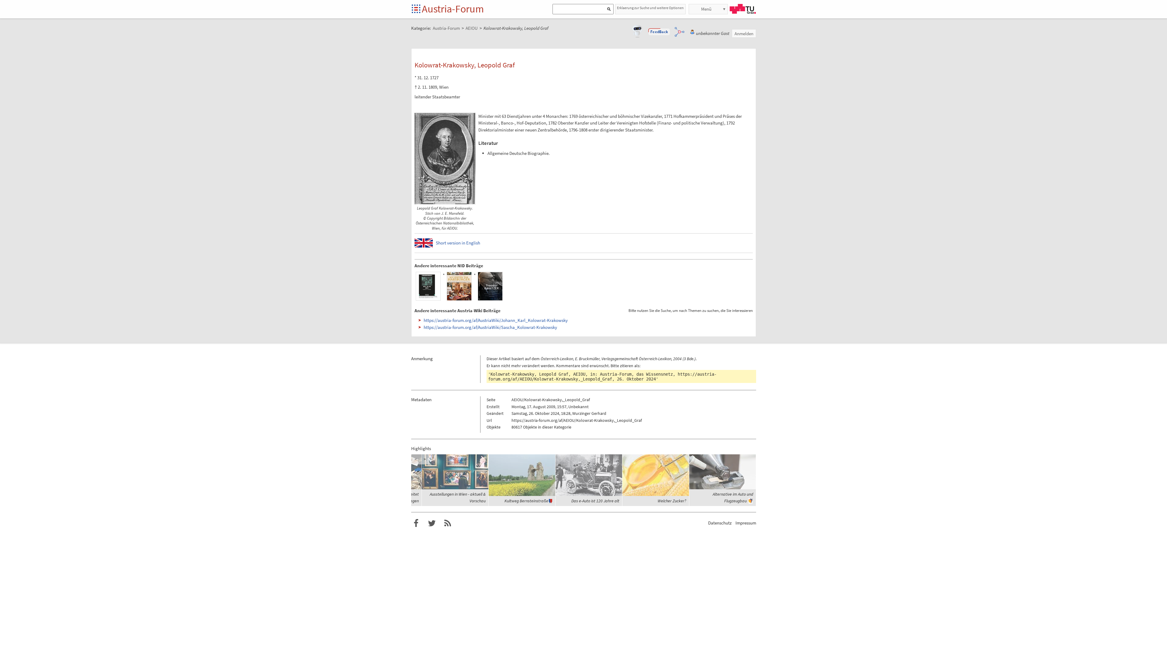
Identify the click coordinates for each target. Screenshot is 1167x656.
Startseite (416, 9)
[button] (659, 32)
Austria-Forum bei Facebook (416, 523)
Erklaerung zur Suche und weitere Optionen (650, 7)
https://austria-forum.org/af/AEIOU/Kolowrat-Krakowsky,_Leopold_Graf (602, 376)
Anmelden (744, 33)
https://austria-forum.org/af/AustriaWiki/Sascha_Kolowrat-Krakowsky (490, 327)
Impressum (745, 523)
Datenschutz (720, 523)
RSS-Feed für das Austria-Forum (448, 523)
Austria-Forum (453, 8)
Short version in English (458, 243)
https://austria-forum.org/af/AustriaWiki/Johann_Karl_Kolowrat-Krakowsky (496, 320)
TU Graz (743, 9)
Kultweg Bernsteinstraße (526, 501)
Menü (706, 9)
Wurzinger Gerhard (589, 413)
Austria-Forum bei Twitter (432, 523)
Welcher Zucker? (672, 501)
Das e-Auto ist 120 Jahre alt (595, 501)
